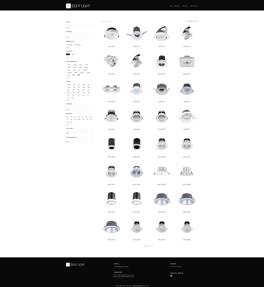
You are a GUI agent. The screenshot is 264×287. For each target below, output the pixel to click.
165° (86, 117)
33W (74, 92)
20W (84, 87)
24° (68, 119)
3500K (80, 64)
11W (79, 84)
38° (83, 119)
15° (82, 117)
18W (79, 87)
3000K (75, 64)
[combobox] (80, 35)
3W (68, 95)
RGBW (78, 75)
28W (84, 89)
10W (74, 84)
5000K (69, 67)
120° (79, 117)
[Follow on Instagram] (171, 276)
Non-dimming (78, 44)
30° (71, 119)
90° (71, 122)
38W (89, 92)
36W (84, 92)
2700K (69, 64)
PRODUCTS (176, 5)
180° (91, 117)
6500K (86, 67)
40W (73, 95)
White (73, 54)
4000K (86, 64)
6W (88, 95)
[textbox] (66, 35)
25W (74, 89)
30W (69, 92)
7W (68, 97)
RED (69, 75)
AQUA (69, 70)
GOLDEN (69, 72)
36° (75, 119)
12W (83, 84)
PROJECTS (184, 5)
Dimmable (70, 44)
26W (79, 89)
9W (72, 97)
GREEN (75, 72)
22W (89, 87)
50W (83, 95)
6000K (80, 67)
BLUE (74, 70)
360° (79, 119)
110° (75, 117)
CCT (79, 70)
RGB (73, 75)
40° (87, 119)
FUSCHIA (85, 70)
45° (91, 119)
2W (88, 89)
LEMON (88, 72)
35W (79, 92)
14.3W (69, 87)
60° (68, 122)
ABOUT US (192, 5)
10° (71, 117)
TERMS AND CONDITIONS (137, 285)
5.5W (78, 95)
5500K (75, 67)
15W (74, 87)
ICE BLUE (82, 72)
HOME (171, 5)
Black (68, 54)
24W (69, 89)
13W (88, 84)
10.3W (69, 84)
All (67, 117)
